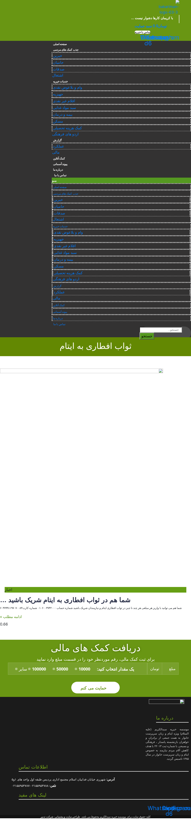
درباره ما (58, 169)
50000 (62, 669)
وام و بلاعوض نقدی (67, 87)
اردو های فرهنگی (65, 134)
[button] (142, 32)
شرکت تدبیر (47, 816)
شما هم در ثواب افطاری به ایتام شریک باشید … (65, 600)
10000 (84, 669)
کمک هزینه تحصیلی (67, 128)
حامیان (58, 62)
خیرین (57, 56)
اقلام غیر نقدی (64, 101)
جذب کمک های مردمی (65, 49)
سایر (23, 669)
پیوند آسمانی (60, 164)
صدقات (59, 69)
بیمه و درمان (62, 114)
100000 (39, 669)
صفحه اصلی (60, 44)
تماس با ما (59, 175)
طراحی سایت (73, 816)
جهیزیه (58, 94)
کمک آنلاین (59, 158)
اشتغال (57, 75)
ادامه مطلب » (11, 617)
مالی (56, 152)
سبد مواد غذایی (64, 108)
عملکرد (58, 146)
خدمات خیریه (60, 81)
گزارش (57, 140)
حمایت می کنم (94, 688)
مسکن (58, 121)
